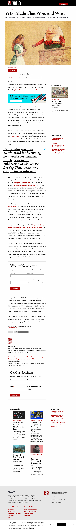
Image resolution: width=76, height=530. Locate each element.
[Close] (73, 524)
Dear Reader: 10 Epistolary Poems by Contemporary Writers (36, 427)
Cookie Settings (52, 524)
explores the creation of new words (24, 90)
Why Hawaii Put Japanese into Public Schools (57, 412)
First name (13, 273)
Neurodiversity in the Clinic (59, 153)
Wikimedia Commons (13, 67)
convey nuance (15, 136)
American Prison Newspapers (28, 514)
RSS (9, 518)
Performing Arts (17, 420)
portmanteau (12, 206)
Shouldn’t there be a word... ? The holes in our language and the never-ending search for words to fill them (27, 358)
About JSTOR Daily (13, 507)
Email (12, 280)
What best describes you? (34, 280)
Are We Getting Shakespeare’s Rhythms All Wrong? (58, 105)
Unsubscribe (11, 511)
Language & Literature (36, 420)
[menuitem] (63, 4)
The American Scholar (23, 331)
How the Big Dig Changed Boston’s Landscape (58, 149)
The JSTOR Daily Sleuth (30, 511)
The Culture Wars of (58, 146)
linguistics (11, 331)
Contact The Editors (29, 507)
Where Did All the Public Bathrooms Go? (58, 138)
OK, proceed (61, 524)
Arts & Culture (9, 9)
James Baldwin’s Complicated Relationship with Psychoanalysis (36, 462)
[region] (38, 525)
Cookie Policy (32, 528)
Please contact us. (12, 327)
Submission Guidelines (30, 509)
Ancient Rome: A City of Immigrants (58, 142)
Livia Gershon (13, 74)
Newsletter (64, 4)
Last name (30, 273)
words (15, 331)
